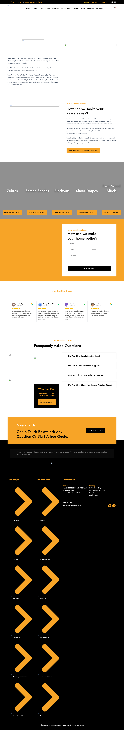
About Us (86, 2)
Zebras (35, 9)
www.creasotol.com (78, 725)
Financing (90, 9)
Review (94, 2)
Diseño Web (67, 725)
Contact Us (103, 2)
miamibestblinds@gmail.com (33, 2)
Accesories (99, 9)
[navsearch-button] (111, 9)
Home (28, 9)
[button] (115, 312)
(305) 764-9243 (16, 2)
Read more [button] (41, 319)
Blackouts (55, 9)
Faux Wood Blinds (79, 9)
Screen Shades (45, 9)
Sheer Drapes (65, 9)
